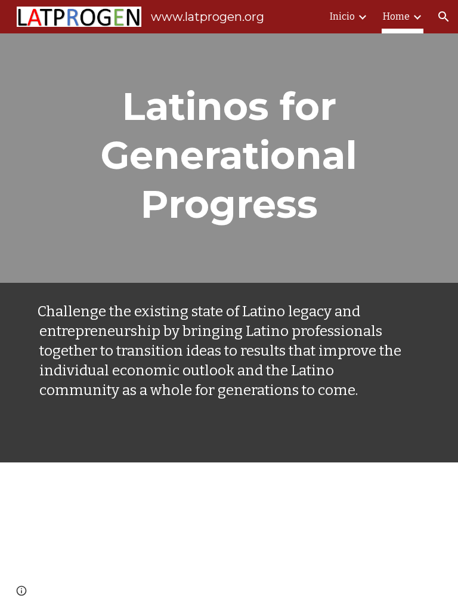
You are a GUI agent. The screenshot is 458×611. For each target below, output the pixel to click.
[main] (228, 158)
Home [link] (396, 16)
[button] (443, 16)
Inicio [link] (342, 16)
